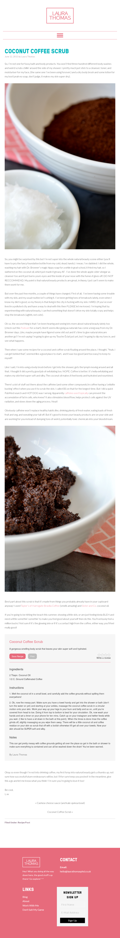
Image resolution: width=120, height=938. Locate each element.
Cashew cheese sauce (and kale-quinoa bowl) (61, 802)
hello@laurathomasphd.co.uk (75, 871)
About (25, 901)
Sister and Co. (89, 605)
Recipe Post (24, 822)
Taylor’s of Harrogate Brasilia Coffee (40, 605)
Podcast (25, 327)
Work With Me (30, 905)
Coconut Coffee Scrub (59, 811)
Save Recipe (17, 656)
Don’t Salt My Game (33, 909)
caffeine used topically (76, 392)
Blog (25, 896)
